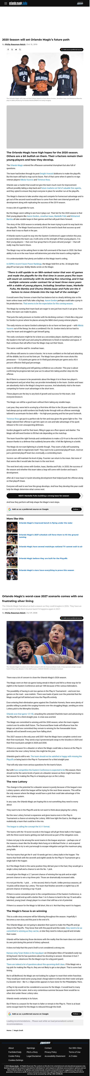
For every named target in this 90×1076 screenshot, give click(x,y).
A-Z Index (73, 1056)
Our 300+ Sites (75, 1048)
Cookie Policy (14, 1056)
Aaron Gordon (33, 216)
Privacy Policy (51, 1052)
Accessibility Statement (55, 1056)
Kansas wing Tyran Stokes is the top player (25, 953)
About (11, 1048)
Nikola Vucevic (27, 180)
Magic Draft (18, 1030)
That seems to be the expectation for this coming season (48, 303)
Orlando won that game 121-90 (20, 714)
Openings (31, 1048)
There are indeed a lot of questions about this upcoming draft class (36, 964)
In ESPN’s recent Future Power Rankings (24, 264)
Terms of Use (74, 1052)
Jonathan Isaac (46, 216)
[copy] (20, 49)
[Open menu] (5, 3)
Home (9, 1030)
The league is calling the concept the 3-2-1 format (28, 826)
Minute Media (14, 1066)
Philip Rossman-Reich (15, 44)
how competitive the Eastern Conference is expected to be (39, 770)
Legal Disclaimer (34, 1056)
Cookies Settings (15, 1060)
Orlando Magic (16, 165)
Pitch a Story (32, 1052)
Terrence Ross (43, 180)
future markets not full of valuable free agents (61, 188)
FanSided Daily (14, 1052)
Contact (48, 1048)
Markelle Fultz (60, 216)
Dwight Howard (46, 173)
